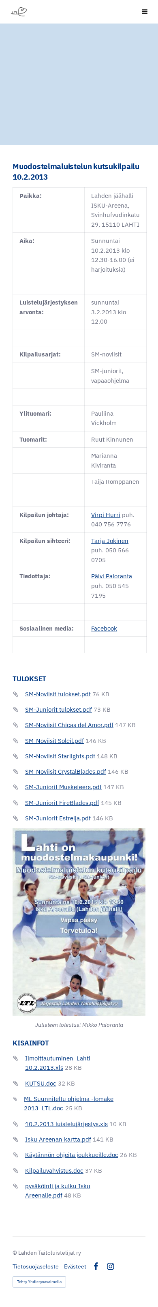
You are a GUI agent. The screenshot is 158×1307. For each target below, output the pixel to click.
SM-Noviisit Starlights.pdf (60, 756)
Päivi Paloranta (111, 576)
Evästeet (75, 1266)
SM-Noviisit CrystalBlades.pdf (65, 771)
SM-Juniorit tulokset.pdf (58, 709)
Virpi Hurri (105, 515)
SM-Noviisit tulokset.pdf (58, 694)
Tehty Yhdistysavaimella (39, 1281)
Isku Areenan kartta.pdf (58, 1139)
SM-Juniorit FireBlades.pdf (62, 803)
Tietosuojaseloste (36, 1266)
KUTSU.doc (40, 1083)
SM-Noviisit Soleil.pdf (54, 741)
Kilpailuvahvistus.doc (54, 1170)
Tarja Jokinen (109, 541)
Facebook (104, 628)
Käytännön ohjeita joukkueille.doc (71, 1155)
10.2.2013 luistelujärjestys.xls (66, 1124)
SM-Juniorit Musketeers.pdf (63, 787)
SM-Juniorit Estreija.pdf (58, 818)
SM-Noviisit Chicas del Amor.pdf (69, 725)
